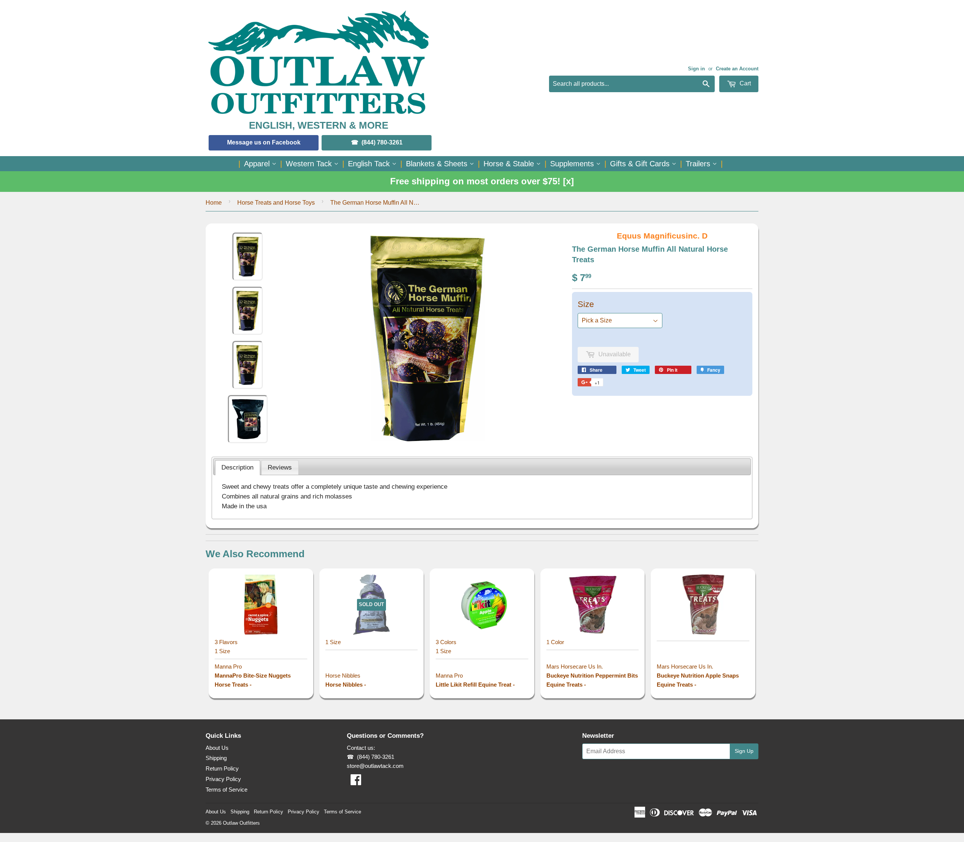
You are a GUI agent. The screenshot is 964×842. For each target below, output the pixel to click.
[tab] (237, 467)
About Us (217, 748)
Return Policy (222, 768)
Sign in (696, 68)
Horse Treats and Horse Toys (276, 202)
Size (586, 304)
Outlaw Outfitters (241, 823)
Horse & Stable (510, 164)
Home (214, 202)
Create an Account (737, 68)
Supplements (573, 164)
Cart (744, 83)
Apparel (258, 164)
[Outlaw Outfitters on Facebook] (356, 782)
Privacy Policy (223, 779)
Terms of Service (226, 789)
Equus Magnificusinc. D (662, 235)
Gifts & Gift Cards (641, 164)
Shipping (216, 758)
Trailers (699, 164)
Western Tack (310, 164)
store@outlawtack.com (375, 766)
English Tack (370, 164)
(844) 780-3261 (382, 142)
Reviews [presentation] (280, 467)
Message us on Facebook (263, 142)
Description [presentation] (237, 467)
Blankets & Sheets (438, 164)
